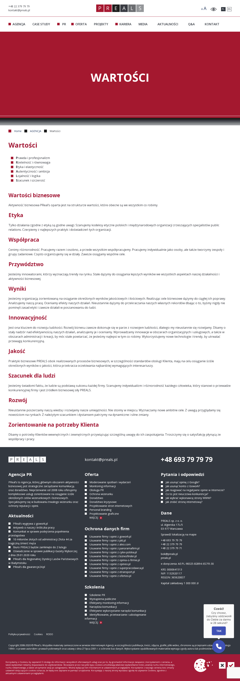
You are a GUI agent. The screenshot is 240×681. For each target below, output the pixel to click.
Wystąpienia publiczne (102, 599)
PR (64, 24)
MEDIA (143, 24)
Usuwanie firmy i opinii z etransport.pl (112, 572)
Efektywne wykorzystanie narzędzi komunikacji (117, 610)
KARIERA (125, 24)
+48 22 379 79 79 (171, 544)
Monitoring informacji (102, 486)
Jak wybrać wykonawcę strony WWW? (188, 498)
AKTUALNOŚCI (168, 24)
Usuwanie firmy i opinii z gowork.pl (110, 536)
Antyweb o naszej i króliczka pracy (34, 527)
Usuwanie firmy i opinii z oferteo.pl (110, 576)
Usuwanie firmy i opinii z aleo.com (110, 544)
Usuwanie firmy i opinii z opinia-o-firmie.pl (114, 560)
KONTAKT (212, 24)
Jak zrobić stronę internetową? (184, 502)
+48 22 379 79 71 (171, 548)
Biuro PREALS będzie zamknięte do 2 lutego (40, 547)
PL (223, 9)
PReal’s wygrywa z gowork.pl (30, 523)
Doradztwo (96, 498)
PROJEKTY (101, 24)
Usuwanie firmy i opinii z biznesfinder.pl (113, 556)
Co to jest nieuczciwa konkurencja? (187, 494)
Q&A (191, 24)
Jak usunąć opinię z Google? (182, 482)
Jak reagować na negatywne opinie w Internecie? (195, 490)
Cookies (38, 634)
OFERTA (81, 24)
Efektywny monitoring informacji (109, 603)
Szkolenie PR (97, 595)
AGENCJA (19, 24)
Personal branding (100, 509)
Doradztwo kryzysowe (103, 502)
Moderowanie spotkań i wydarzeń (110, 482)
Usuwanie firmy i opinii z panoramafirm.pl (114, 548)
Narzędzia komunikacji (103, 607)
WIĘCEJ (94, 517)
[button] (218, 646)
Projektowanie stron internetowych (110, 506)
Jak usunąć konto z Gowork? (183, 486)
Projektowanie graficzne (104, 513)
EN (229, 9)
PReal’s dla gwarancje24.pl (29, 567)
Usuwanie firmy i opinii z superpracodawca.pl (116, 568)
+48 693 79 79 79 (187, 459)
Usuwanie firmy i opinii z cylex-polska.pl (113, 552)
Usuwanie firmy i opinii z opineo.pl (109, 564)
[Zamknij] (234, 604)
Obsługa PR (96, 490)
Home (18, 131)
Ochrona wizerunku (101, 494)
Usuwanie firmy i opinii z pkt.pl (107, 540)
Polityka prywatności (19, 634)
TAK (218, 630)
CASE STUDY (41, 24)
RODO (49, 634)
